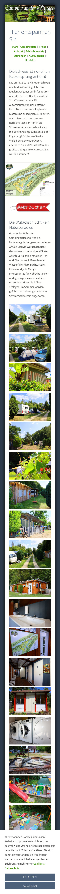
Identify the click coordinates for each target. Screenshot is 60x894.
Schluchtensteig (35, 51)
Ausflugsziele (36, 55)
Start (15, 46)
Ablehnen (30, 885)
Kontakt (30, 60)
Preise (42, 46)
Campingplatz (28, 46)
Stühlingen (20, 55)
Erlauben (30, 877)
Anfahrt (18, 51)
